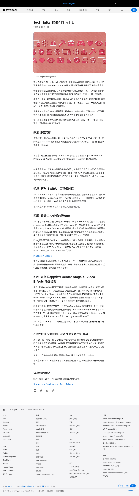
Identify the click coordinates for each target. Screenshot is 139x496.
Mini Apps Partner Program (113, 433)
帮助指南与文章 (75, 443)
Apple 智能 (40, 429)
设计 (37, 443)
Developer (13, 410)
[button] (122, 10)
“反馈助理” (73, 477)
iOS (4, 419)
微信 (48, 486)
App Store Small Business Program (116, 426)
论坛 (71, 449)
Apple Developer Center (112, 462)
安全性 (38, 471)
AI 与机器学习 (41, 426)
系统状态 (72, 457)
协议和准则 (60, 491)
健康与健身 (40, 457)
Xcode (5, 463)
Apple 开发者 (74, 467)
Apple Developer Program (113, 419)
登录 (134, 10)
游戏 (37, 453)
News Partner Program (112, 436)
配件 (37, 422)
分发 (37, 446)
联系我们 (72, 446)
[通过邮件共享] (47, 390)
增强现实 (39, 436)
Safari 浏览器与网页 (43, 474)
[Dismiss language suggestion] (115, 3)
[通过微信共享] (35, 390)
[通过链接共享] (53, 390)
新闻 (22, 410)
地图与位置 (40, 467)
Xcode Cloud (8, 467)
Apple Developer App (27, 486)
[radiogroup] (127, 485)
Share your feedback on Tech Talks (52, 384)
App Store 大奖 (108, 466)
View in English (69, 3)
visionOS (6, 433)
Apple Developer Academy (113, 473)
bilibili (42, 486)
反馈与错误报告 (75, 453)
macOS (6, 426)
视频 (71, 429)
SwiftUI (5, 453)
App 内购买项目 (41, 460)
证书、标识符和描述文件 (77, 474)
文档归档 (72, 433)
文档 (71, 419)
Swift (5, 449)
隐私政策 (50, 491)
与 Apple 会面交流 (109, 459)
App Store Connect (77, 470)
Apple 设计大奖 (108, 469)
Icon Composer (9, 470)
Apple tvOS (7, 429)
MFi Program (108, 429)
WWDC (105, 476)
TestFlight (6, 460)
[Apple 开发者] (10, 10)
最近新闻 (9, 486)
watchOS (6, 436)
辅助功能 (39, 419)
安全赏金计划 (107, 443)
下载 (71, 422)
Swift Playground (9, 457)
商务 (37, 439)
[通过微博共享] (41, 390)
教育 (37, 450)
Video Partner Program (112, 439)
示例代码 (72, 426)
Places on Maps (41, 256)
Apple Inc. (20, 491)
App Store (7, 439)
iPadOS (6, 422)
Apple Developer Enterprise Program (117, 422)
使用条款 (41, 491)
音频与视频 (40, 433)
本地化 (38, 464)
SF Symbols (7, 474)
